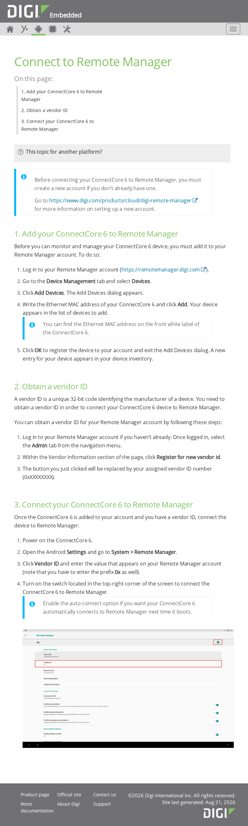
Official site (69, 794)
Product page (35, 794)
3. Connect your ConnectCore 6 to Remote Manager (57, 125)
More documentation (37, 807)
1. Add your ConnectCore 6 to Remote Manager (61, 95)
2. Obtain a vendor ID (44, 110)
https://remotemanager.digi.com (160, 269)
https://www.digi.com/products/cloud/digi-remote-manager (120, 200)
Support (102, 804)
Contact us (104, 794)
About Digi (68, 804)
